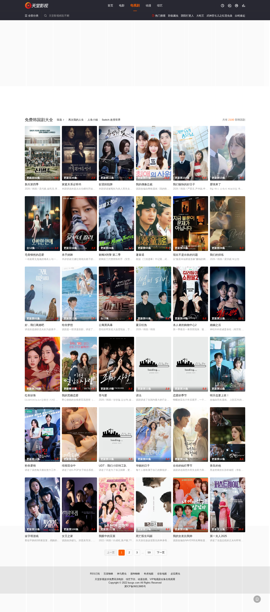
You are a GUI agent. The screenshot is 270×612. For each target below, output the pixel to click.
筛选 (60, 119)
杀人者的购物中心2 (185, 324)
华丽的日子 (143, 465)
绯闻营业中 (69, 465)
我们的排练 (217, 254)
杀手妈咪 (67, 254)
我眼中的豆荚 (107, 536)
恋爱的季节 (180, 395)
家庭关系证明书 (71, 184)
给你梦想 (67, 324)
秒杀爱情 (30, 465)
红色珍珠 (30, 395)
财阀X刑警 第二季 (110, 254)
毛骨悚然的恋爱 (34, 254)
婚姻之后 (215, 324)
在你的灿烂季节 (182, 465)
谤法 (138, 395)
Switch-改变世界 (111, 119)
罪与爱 (103, 395)
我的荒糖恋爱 (70, 395)
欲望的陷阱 (106, 184)
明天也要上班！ (219, 395)
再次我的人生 (76, 119)
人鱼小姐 (93, 119)
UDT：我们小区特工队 (113, 465)
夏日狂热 (141, 324)
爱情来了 (215, 184)
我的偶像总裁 (144, 184)
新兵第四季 (32, 184)
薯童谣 (140, 254)
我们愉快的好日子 (184, 184)
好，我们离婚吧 (34, 324)
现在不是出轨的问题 (185, 254)
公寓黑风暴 (106, 324)
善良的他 (215, 465)
